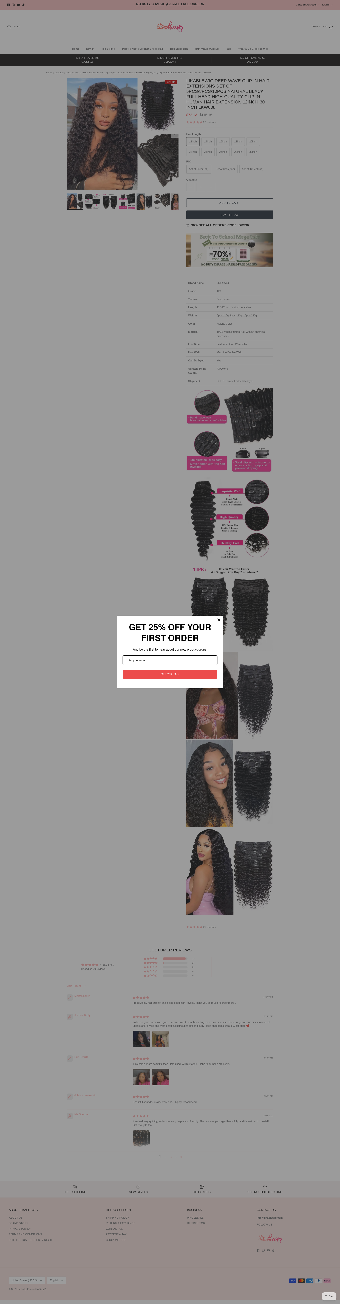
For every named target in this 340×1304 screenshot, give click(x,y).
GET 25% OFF (170, 674)
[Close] (219, 620)
